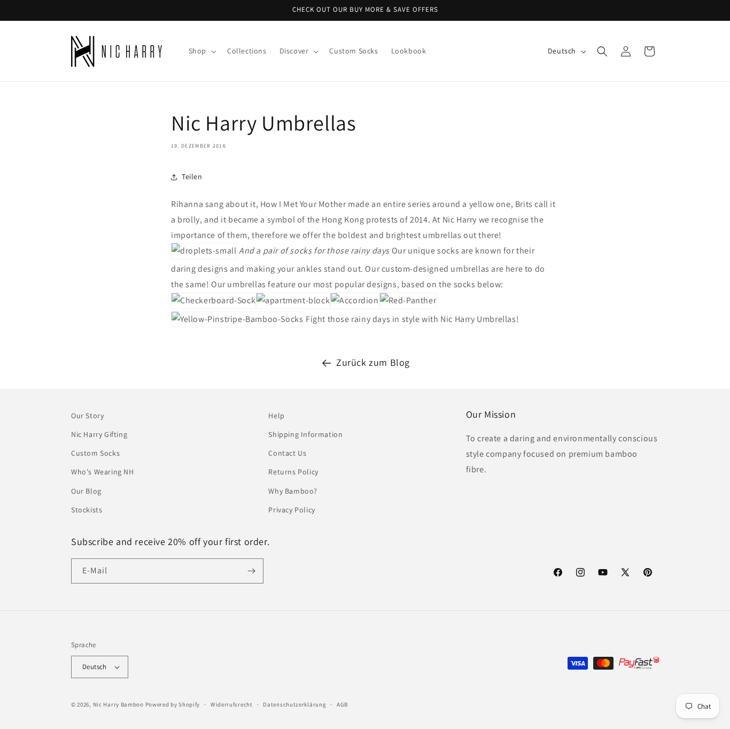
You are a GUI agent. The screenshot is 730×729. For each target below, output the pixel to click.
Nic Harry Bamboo (118, 704)
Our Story (87, 415)
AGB (342, 704)
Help (276, 415)
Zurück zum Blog (373, 362)
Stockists (86, 510)
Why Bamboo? (292, 491)
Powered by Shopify (172, 704)
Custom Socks (95, 453)
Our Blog (86, 491)
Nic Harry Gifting (99, 434)
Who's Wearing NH (102, 472)
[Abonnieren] (251, 571)
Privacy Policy (291, 510)
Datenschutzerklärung (294, 704)
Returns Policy (293, 472)
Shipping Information (305, 434)
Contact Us (287, 453)
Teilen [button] (192, 176)
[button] (201, 51)
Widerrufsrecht (232, 704)
